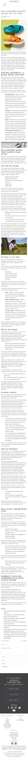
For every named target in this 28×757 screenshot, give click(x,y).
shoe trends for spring (9, 196)
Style (5, 17)
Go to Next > (24, 640)
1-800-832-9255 (14, 682)
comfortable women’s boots (11, 233)
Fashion (2, 17)
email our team (10, 749)
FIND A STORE (14, 694)
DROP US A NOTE (14, 689)
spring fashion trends (18, 336)
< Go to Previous (5, 640)
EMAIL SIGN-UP (14, 700)
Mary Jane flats (17, 60)
